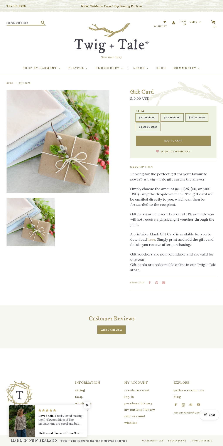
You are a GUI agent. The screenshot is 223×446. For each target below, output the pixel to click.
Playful (76, 68)
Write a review (111, 330)
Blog (161, 68)
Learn (139, 68)
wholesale (83, 403)
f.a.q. (79, 397)
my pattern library (139, 410)
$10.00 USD (147, 117)
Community (186, 68)
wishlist (130, 423)
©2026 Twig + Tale (153, 440)
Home (10, 82)
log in (129, 397)
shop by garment (40, 68)
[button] (173, 148)
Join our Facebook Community (191, 412)
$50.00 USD (197, 117)
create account (137, 390)
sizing (80, 390)
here (151, 239)
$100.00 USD (148, 126)
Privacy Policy (177, 440)
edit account (134, 416)
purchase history (138, 403)
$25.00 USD (172, 117)
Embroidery (108, 68)
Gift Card (24, 82)
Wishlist (160, 26)
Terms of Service (201, 440)
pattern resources (189, 390)
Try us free (16, 6)
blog (177, 397)
